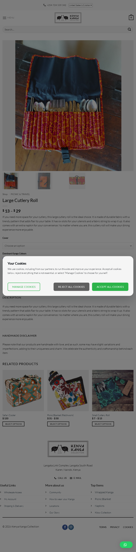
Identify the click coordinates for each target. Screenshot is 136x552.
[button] (126, 544)
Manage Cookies (23, 286)
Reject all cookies (71, 286)
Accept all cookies (110, 286)
